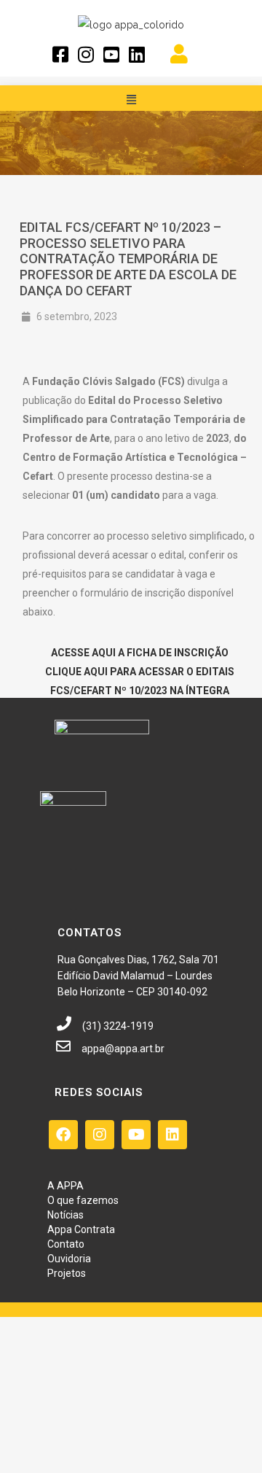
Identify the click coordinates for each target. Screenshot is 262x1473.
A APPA (65, 1186)
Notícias (65, 1215)
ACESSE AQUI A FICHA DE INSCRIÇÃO (140, 652)
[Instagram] (99, 1134)
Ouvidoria (69, 1258)
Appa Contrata (81, 1229)
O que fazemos (83, 1200)
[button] (131, 99)
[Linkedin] (172, 1134)
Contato (65, 1244)
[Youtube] (136, 1134)
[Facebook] (63, 1134)
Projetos (66, 1273)
